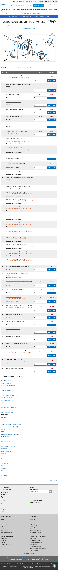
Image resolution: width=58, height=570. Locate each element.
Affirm (2, 527)
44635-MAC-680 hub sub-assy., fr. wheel (16, 131)
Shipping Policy (42, 558)
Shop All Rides (45, 560)
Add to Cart (51, 80)
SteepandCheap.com (51, 564)
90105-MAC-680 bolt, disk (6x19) (14, 314)
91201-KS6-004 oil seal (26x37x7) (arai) (16, 351)
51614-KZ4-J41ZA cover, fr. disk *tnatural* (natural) (20, 305)
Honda (13, 13)
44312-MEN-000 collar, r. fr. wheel (15, 116)
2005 (18, 13)
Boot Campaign (34, 550)
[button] (48, 1)
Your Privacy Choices (30, 558)
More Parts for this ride (29, 28)
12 (9, 51)
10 (7, 55)
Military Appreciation (35, 546)
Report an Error (53, 480)
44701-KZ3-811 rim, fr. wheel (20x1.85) (15, 163)
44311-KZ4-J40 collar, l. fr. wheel (14, 109)
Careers (32, 521)
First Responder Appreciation (38, 548)
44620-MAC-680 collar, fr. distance (15, 124)
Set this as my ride (5, 26)
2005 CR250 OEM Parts (26, 13)
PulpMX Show (33, 544)
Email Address (34, 489)
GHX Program (33, 529)
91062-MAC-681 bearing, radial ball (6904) (17, 343)
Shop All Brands (35, 560)
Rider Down (33, 538)
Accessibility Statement (15, 560)
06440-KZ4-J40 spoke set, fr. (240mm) (16, 76)
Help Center (4, 531)
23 (18, 37)
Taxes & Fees (51, 558)
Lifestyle (3, 542)
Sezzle (2, 529)
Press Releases (34, 523)
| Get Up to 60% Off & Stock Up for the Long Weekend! (29, 16)
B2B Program (33, 527)
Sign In (2, 519)
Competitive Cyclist (37, 564)
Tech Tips (3, 540)
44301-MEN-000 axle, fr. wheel (13, 102)
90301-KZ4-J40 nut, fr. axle (13, 329)
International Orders (6, 533)
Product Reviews (5, 544)
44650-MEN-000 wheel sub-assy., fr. (15, 155)
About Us (32, 519)
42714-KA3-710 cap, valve (12, 94)
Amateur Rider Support (36, 542)
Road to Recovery (35, 540)
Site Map (26, 560)
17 (53, 46)
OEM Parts (7, 13)
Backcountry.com (25, 564)
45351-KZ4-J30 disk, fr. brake (13, 297)
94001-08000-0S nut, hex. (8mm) (14, 359)
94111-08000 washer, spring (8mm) (14, 368)
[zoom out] (54, 34)
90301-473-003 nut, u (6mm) (13, 336)
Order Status (4, 521)
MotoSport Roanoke (35, 533)
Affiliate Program (34, 525)
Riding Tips (4, 538)
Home (2, 13)
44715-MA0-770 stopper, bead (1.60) (15, 289)
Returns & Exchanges (7, 523)
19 (40, 51)
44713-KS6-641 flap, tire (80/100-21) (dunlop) (17, 266)
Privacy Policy (16, 558)
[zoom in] (50, 34)
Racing (3, 546)
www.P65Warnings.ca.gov (29, 68)
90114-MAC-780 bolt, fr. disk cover (15, 321)
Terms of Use (6, 558)
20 (32, 53)
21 (18, 46)
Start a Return (5, 525)
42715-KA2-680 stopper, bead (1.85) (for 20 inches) (19, 281)
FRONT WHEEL (36, 13)
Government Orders (35, 531)
